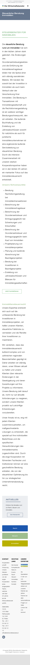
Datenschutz (16, 652)
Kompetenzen (16, 567)
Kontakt (14, 584)
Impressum (22, 652)
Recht (13, 574)
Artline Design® (8, 652)
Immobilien (15, 579)
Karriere (14, 582)
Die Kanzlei (15, 565)
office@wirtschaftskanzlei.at (18, 1)
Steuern (14, 577)
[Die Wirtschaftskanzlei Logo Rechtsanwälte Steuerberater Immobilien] (13, 6)
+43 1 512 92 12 (9, 1)
